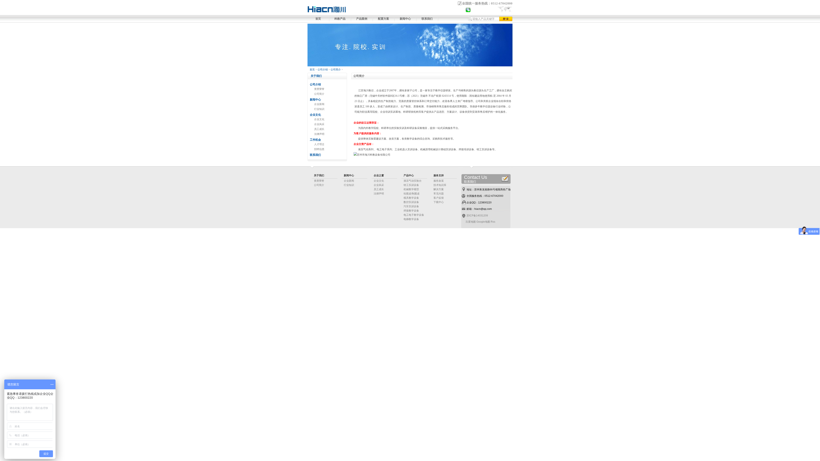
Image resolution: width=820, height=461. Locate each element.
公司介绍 (323, 69)
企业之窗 (379, 175)
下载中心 (438, 202)
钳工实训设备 (411, 185)
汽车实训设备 (411, 206)
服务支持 (438, 175)
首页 (318, 18)
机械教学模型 (411, 189)
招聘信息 (319, 149)
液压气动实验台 (413, 180)
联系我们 (427, 18)
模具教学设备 (411, 197)
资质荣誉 (319, 89)
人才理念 (319, 144)
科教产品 (340, 18)
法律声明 (319, 134)
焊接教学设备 (411, 210)
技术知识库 (439, 185)
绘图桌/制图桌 (412, 193)
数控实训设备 (411, 202)
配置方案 (383, 18)
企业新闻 (319, 104)
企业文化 (319, 119)
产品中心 (409, 175)
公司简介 (336, 69)
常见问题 (438, 193)
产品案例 (361, 18)
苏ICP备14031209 (477, 215)
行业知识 (319, 109)
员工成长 (319, 129)
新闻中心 (405, 18)
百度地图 (471, 221)
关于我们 (319, 175)
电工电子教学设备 (414, 214)
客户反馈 (438, 197)
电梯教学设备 (411, 219)
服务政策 (438, 180)
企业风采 (319, 124)
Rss (493, 221)
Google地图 (483, 221)
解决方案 (438, 189)
